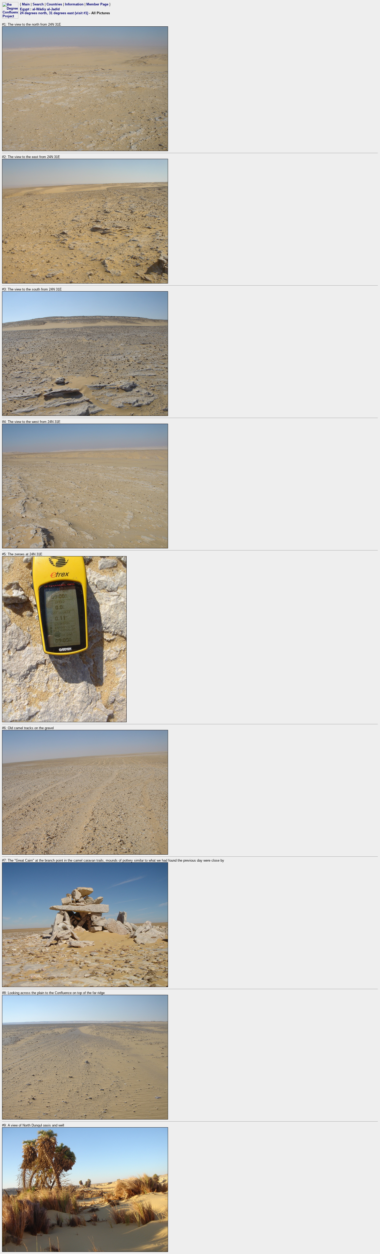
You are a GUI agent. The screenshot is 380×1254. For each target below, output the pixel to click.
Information (74, 4)
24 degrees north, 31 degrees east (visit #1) (54, 13)
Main (26, 4)
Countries (54, 4)
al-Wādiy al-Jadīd (46, 9)
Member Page (97, 4)
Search (38, 4)
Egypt (24, 9)
